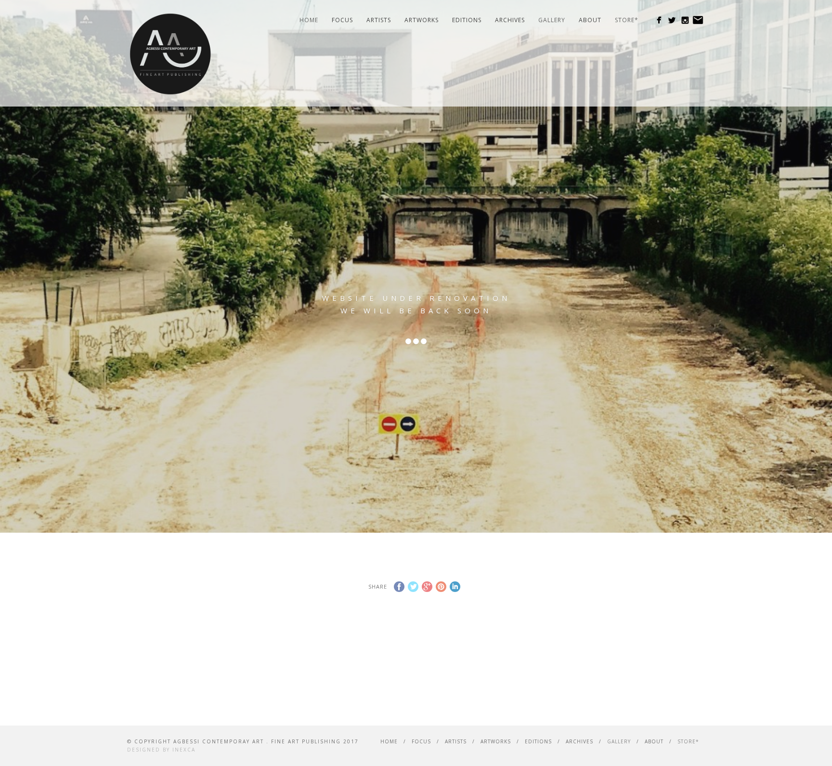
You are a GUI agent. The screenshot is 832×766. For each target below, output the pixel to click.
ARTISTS (378, 20)
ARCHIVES (510, 20)
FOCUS (342, 20)
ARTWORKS (421, 20)
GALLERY (551, 20)
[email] (698, 20)
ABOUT (590, 20)
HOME (308, 20)
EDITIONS (466, 20)
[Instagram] (685, 20)
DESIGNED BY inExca (161, 749)
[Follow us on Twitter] (672, 20)
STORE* (626, 20)
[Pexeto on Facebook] (659, 20)
